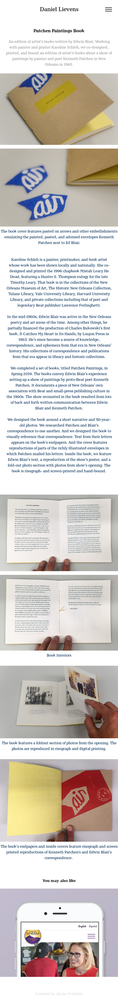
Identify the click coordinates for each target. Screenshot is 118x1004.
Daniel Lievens (59, 9)
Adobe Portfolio (69, 993)
